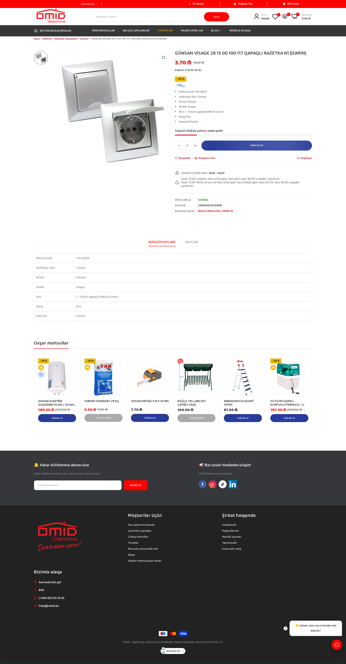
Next (302, 390)
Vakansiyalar (229, 543)
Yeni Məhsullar (103, 30)
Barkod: (180, 205)
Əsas (37, 39)
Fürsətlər (165, 30)
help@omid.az (49, 605)
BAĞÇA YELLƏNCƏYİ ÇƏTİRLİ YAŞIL (191, 403)
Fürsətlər (133, 543)
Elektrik (47, 39)
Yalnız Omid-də (192, 30)
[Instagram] (213, 484)
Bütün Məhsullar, (210, 211)
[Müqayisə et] (285, 16)
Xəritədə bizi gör (50, 582)
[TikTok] (223, 484)
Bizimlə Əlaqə (240, 30)
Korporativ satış (231, 549)
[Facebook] (203, 484)
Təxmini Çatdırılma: (194, 173)
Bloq (215, 30)
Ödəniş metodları (138, 537)
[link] (72, 361)
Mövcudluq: (183, 200)
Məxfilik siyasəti (231, 537)
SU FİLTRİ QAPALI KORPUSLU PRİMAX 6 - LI (287, 403)
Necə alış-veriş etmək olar (143, 549)
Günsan (84, 39)
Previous (44, 390)
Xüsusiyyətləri (161, 242)
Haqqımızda (229, 525)
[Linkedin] (233, 484)
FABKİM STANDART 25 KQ (101, 401)
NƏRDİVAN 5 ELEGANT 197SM (239, 403)
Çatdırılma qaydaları (140, 531)
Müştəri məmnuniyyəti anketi (144, 561)
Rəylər (191, 242)
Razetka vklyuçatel (65, 39)
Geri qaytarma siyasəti (141, 525)
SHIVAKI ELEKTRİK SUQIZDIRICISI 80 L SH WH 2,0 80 (56, 403)
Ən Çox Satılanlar (136, 30)
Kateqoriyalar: (185, 211)
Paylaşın (306, 158)
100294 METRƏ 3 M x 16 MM (150, 401)
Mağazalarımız (230, 531)
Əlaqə (131, 555)
